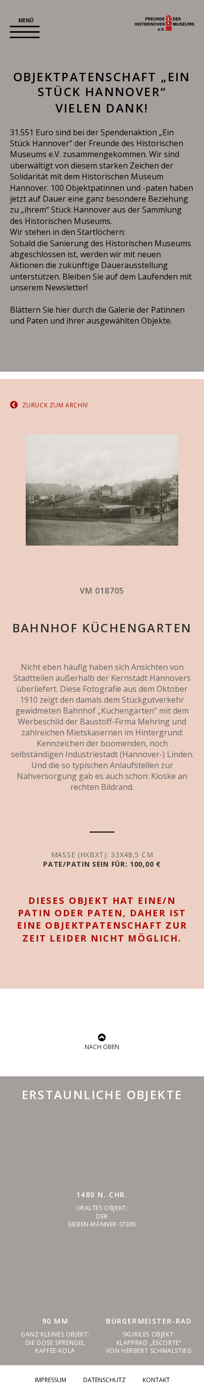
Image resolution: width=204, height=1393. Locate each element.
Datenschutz (104, 1380)
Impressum (50, 1380)
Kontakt (156, 1380)
